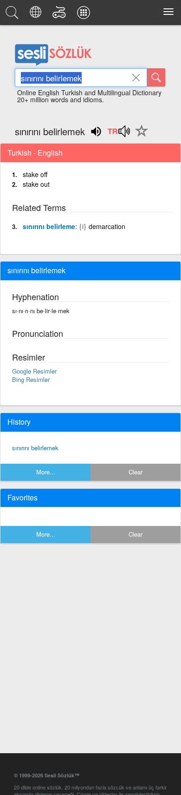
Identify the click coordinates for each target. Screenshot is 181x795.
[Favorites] (139, 136)
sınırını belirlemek (35, 447)
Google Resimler (34, 371)
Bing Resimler (31, 379)
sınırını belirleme (49, 226)
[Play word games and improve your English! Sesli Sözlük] (60, 14)
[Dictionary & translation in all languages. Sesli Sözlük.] (13, 14)
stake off (35, 174)
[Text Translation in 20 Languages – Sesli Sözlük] (37, 14)
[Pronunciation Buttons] (118, 134)
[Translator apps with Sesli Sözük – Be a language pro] (85, 14)
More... (45, 471)
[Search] (156, 77)
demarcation (107, 226)
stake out (36, 184)
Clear (135, 471)
